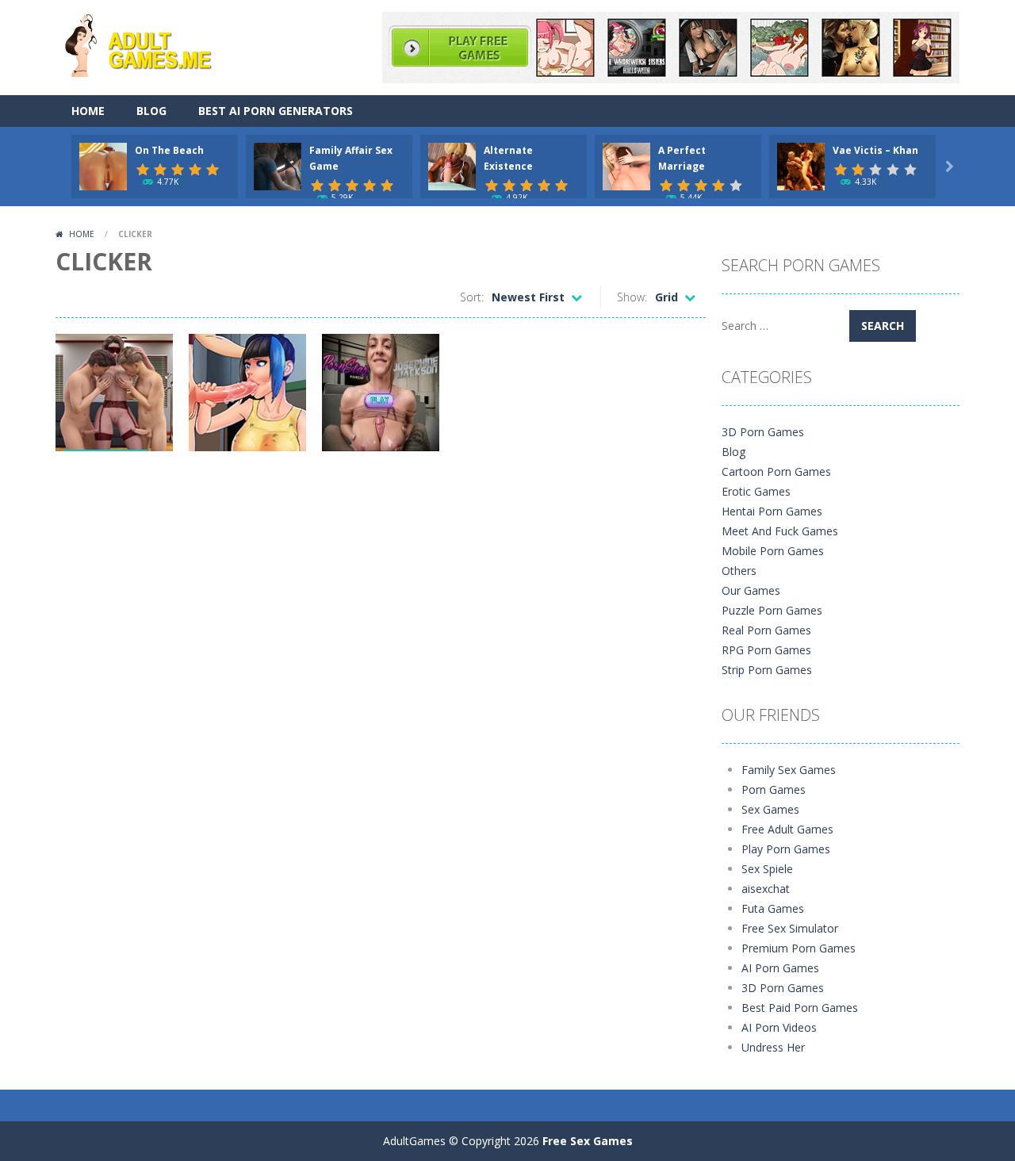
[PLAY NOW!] (103, 165)
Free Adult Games (787, 829)
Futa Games (772, 908)
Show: (632, 297)
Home (88, 110)
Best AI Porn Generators (275, 110)
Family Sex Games (788, 769)
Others (739, 570)
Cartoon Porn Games (776, 471)
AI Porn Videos (779, 1027)
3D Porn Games (763, 431)
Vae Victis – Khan (875, 150)
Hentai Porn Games (772, 511)
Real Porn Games (766, 630)
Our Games (751, 590)
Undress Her (773, 1047)
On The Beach (169, 150)
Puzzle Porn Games (772, 610)
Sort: (472, 297)
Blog (151, 110)
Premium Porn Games (798, 948)
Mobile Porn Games (773, 550)
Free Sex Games (587, 1140)
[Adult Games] (152, 43)
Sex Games (770, 809)
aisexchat (765, 888)
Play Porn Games (785, 848)
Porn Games (773, 789)
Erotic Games (756, 491)
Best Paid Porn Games (799, 1007)
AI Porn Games (780, 967)
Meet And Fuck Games (780, 530)
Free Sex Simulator (789, 928)
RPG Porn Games (766, 649)
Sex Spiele (767, 868)
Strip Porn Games (767, 669)
